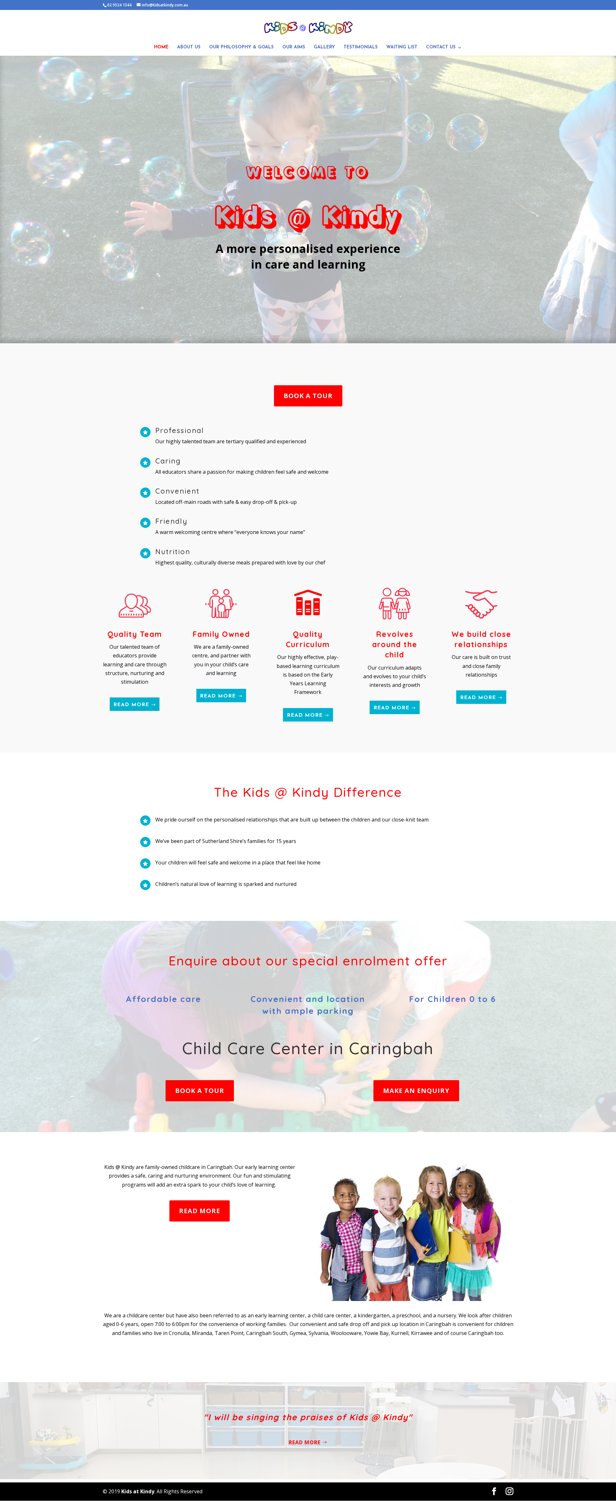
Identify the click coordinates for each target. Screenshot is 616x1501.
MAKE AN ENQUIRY (416, 1090)
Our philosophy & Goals (241, 47)
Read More (131, 704)
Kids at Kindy (137, 1491)
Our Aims (293, 47)
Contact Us (441, 47)
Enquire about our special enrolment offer (308, 961)
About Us (189, 47)
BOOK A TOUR (308, 395)
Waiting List (401, 47)
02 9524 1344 (119, 5)
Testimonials (361, 47)
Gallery (324, 47)
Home (161, 47)
